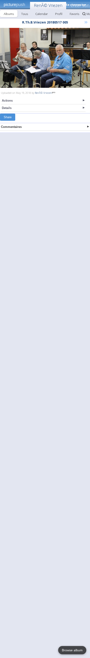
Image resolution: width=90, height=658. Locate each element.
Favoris (74, 14)
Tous (24, 14)
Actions (7, 100)
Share (8, 117)
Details (7, 108)
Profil (58, 14)
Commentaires (11, 127)
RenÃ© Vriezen (48, 5)
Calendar (41, 14)
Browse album (72, 650)
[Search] (84, 14)
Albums (9, 14)
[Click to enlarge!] (45, 58)
